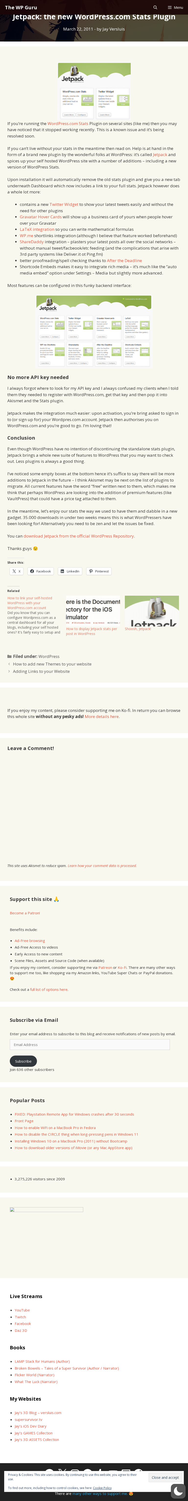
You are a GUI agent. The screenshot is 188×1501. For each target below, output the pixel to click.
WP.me (26, 235)
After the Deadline (124, 260)
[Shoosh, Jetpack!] (152, 611)
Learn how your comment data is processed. (102, 865)
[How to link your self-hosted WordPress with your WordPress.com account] (36, 615)
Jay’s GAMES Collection (34, 1432)
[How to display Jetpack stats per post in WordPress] (93, 611)
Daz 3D (21, 1330)
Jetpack (160, 154)
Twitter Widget (63, 204)
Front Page (24, 1120)
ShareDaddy (32, 241)
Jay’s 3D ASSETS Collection (37, 1439)
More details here (102, 716)
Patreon (105, 967)
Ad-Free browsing (30, 940)
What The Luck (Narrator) (36, 1381)
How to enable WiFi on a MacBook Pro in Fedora (55, 1127)
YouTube (22, 1310)
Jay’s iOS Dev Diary (31, 1426)
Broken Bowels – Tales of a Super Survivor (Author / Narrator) (67, 1368)
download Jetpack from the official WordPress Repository (79, 536)
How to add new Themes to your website (52, 664)
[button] (178, 1491)
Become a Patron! (25, 912)
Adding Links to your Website (41, 671)
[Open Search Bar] (155, 7)
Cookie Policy (102, 1488)
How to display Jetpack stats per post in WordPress (91, 631)
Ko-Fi (122, 967)
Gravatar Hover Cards (41, 217)
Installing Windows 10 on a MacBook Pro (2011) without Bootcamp (71, 1141)
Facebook (23, 1323)
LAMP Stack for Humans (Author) (42, 1361)
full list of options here (49, 989)
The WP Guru (21, 7)
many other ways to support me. (100, 1493)
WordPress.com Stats (67, 123)
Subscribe (23, 1061)
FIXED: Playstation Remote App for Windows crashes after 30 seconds (74, 1114)
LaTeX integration (37, 229)
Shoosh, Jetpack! (138, 628)
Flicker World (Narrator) (34, 1374)
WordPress (48, 656)
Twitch (20, 1316)
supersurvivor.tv (28, 1419)
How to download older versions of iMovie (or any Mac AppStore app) (73, 1147)
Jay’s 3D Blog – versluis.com (38, 1412)
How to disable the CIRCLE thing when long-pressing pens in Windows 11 (77, 1134)
